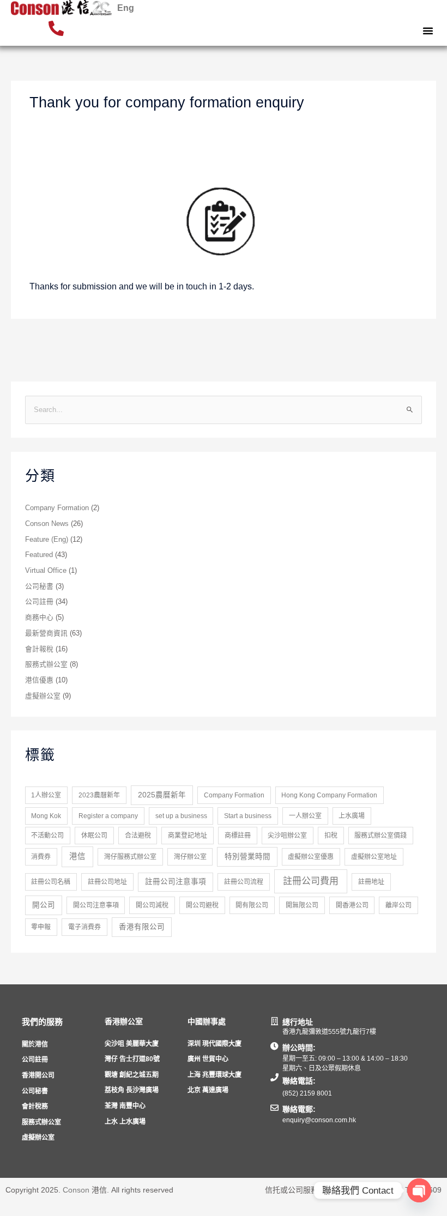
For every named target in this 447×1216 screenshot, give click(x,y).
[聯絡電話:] (274, 1077)
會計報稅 (39, 649)
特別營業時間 (247, 856)
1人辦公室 (46, 795)
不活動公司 (47, 835)
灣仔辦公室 (190, 857)
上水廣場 (352, 816)
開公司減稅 (152, 905)
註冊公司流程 (243, 882)
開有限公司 (251, 905)
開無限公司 (302, 905)
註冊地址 (371, 882)
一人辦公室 (305, 816)
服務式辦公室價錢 (380, 835)
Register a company (108, 816)
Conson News (47, 523)
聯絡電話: (299, 1080)
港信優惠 (39, 680)
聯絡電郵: (299, 1109)
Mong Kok (46, 816)
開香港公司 (352, 905)
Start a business (247, 816)
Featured (39, 554)
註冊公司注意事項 (175, 882)
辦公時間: (299, 1047)
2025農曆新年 (162, 795)
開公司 (43, 905)
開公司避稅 (202, 905)
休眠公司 (94, 835)
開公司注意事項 (96, 905)
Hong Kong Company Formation (329, 795)
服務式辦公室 (46, 664)
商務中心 (39, 617)
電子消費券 (84, 927)
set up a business (181, 816)
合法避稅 (138, 835)
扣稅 (330, 835)
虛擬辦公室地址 (374, 857)
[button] (428, 30)
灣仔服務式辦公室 (130, 857)
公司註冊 (39, 601)
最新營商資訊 (46, 633)
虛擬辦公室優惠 (311, 857)
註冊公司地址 (107, 882)
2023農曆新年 (99, 795)
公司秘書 (39, 586)
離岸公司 (398, 905)
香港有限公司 (142, 927)
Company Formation (57, 508)
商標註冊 (238, 835)
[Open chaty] (419, 1190)
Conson (76, 1189)
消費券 (41, 857)
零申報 (41, 927)
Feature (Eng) (46, 539)
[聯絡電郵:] (274, 1108)
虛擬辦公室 (43, 696)
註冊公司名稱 (50, 882)
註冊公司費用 (311, 881)
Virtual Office (46, 570)
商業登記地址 (187, 835)
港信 (77, 856)
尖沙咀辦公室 (287, 835)
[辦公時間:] (274, 1046)
